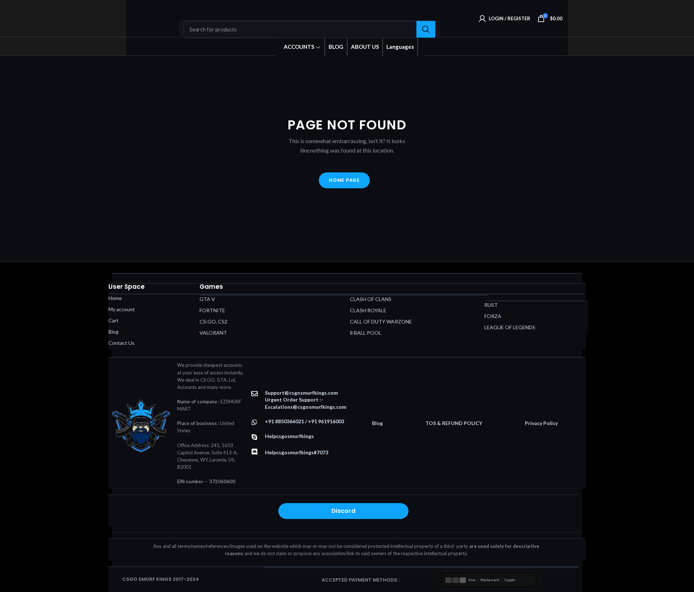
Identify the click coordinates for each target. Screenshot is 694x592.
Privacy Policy (541, 423)
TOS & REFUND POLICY (453, 423)
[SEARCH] (425, 29)
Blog (377, 423)
